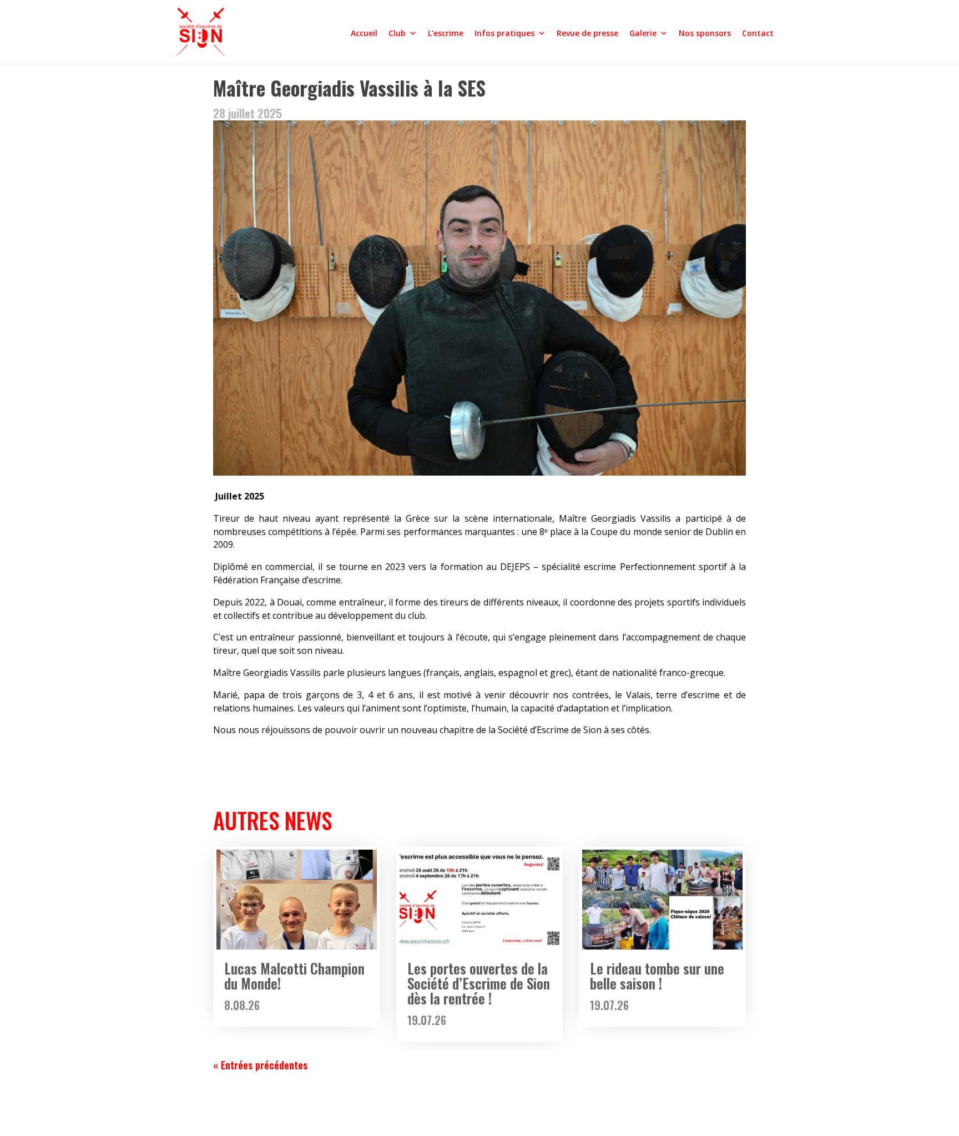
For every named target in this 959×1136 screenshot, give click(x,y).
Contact (758, 33)
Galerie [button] (643, 33)
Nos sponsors (705, 33)
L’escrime (445, 33)
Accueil (364, 33)
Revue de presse (587, 33)
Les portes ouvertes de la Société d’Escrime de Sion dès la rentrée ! (478, 983)
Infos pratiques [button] (504, 33)
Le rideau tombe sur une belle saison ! (657, 975)
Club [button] (397, 33)
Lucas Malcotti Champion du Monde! (294, 975)
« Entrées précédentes (260, 1065)
